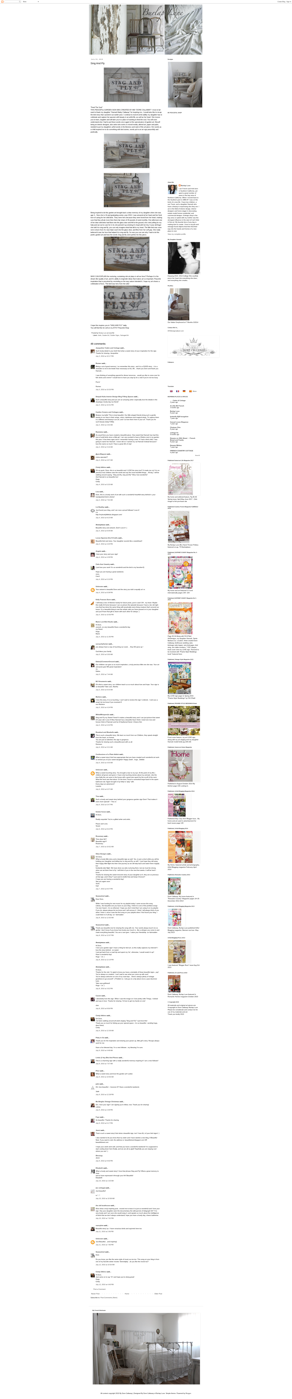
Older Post (158, 1294)
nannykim (99, 1225)
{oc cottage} (100, 1188)
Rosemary (99, 836)
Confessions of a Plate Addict (107, 754)
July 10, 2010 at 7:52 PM (105, 1218)
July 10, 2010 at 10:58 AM (105, 1198)
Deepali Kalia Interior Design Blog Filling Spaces (114, 397)
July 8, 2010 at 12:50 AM (105, 918)
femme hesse (101, 812)
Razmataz (99, 432)
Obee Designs (101, 854)
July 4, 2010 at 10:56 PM (105, 615)
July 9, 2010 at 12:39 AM (105, 1030)
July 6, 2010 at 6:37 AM (104, 789)
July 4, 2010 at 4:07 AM (104, 460)
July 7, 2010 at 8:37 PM (104, 889)
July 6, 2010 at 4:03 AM (104, 763)
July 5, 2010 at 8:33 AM (104, 690)
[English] (171, 391)
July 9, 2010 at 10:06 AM (105, 1077)
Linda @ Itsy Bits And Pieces (107, 1057)
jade (97, 1084)
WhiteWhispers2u (102, 714)
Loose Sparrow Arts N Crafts (107, 538)
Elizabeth (99, 1168)
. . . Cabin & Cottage (178, 400)
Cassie (98, 996)
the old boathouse (103, 1205)
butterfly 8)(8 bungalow (179, 416)
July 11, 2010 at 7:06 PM (104, 1245)
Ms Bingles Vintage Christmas (107, 1101)
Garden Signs (114, 335)
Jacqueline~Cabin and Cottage (108, 348)
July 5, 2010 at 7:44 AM (104, 674)
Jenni (98, 1130)
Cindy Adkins (101, 467)
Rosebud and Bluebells (105, 732)
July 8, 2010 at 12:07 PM (105, 935)
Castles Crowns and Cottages (107, 412)
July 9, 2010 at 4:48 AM (104, 1050)
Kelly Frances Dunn (103, 599)
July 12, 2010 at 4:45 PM (105, 1284)
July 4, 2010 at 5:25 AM (104, 484)
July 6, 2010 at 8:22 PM (104, 829)
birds (99, 335)
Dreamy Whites (176, 445)
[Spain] (190, 391)
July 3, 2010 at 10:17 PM (105, 356)
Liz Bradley (100, 507)
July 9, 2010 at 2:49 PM (104, 1110)
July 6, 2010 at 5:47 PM (104, 804)
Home (127, 1294)
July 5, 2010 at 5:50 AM (104, 654)
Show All (197, 455)
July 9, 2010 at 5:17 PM (104, 1123)
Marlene (99, 697)
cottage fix (174, 433)
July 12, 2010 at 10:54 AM (105, 1265)
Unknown (99, 586)
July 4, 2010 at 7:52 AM (104, 500)
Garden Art (105, 335)
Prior (97, 1071)
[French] (177, 391)
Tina (97, 796)
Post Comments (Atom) (108, 1297)
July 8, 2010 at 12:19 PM (105, 960)
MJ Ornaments (101, 681)
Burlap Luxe (103, 333)
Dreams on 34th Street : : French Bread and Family (182, 439)
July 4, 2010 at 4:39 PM (104, 557)
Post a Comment (99, 1289)
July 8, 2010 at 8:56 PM (104, 1008)
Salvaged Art (124, 335)
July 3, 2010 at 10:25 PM (105, 389)
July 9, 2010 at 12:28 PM (105, 1094)
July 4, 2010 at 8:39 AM (104, 531)
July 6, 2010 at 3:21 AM (104, 747)
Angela (98, 551)
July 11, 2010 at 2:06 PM (104, 1231)
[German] (183, 391)
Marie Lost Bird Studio (104, 622)
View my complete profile (177, 234)
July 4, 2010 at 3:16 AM (104, 447)
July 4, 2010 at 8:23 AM (104, 518)
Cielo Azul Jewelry (103, 564)
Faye (97, 1117)
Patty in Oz (100, 1038)
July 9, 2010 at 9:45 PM (104, 1161)
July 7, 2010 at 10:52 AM (105, 847)
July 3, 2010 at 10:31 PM (105, 405)
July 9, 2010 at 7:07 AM (104, 1064)
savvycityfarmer (102, 644)
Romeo (98, 363)
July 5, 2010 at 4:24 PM (104, 707)
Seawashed (100, 896)
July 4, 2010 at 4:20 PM (104, 544)
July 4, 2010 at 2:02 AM (104, 425)
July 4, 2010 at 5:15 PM (104, 579)
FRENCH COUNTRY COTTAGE (181, 451)
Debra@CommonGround (105, 661)
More (195, 391)
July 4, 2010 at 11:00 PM (104, 637)
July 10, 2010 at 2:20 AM (105, 1181)
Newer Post (95, 1294)
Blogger (188, 1393)
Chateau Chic (175, 427)
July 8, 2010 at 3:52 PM (104, 988)
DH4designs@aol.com (176, 331)
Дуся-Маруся (101, 454)
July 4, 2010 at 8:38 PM (104, 592)
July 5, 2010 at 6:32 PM (104, 725)
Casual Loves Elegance (179, 422)
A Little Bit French (177, 406)
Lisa (97, 492)
